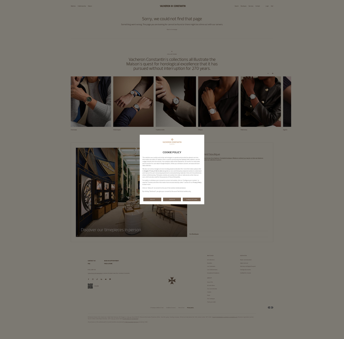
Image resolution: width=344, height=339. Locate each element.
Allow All (152, 199)
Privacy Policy (197, 182)
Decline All (172, 199)
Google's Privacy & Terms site (153, 171)
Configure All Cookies (191, 199)
